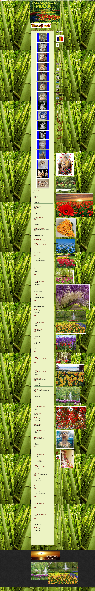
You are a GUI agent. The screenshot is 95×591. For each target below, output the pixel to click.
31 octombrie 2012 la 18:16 (39, 378)
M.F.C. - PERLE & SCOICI (60, 121)
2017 (57, 112)
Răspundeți (35, 197)
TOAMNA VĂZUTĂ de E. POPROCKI (59, 130)
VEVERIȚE (60, 103)
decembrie (58, 118)
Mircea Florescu (35, 217)
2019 (57, 110)
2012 (57, 117)
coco (34, 265)
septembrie (58, 139)
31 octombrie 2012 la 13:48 (39, 329)
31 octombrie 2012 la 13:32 (43, 281)
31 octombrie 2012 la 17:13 (43, 358)
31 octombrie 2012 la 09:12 (38, 206)
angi (34, 424)
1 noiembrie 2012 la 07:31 (42, 406)
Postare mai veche (51, 546)
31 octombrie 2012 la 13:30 (43, 244)
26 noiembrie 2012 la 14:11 (43, 514)
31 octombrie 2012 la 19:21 (43, 383)
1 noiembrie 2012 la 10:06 (38, 473)
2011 (57, 149)
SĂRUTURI (58, 126)
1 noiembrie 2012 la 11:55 (42, 478)
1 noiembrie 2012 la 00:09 (38, 460)
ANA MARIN (35, 437)
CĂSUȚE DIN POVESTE (59, 127)
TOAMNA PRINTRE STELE (60, 122)
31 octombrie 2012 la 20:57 (38, 424)
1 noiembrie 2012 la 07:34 (42, 466)
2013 (57, 116)
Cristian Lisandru (36, 228)
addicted (35, 378)
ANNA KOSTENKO (59, 125)
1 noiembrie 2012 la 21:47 (39, 485)
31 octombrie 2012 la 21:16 (39, 437)
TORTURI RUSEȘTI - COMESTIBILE (61, 80)
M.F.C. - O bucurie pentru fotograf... (61, 92)
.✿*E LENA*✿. (37, 244)
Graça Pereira (35, 485)
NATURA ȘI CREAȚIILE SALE (60, 138)
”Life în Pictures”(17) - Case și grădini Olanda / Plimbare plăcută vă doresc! (61, 73)
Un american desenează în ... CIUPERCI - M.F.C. (61, 63)
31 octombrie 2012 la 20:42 (38, 413)
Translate (61, 32)
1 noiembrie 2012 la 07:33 (42, 454)
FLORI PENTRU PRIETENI (60, 123)
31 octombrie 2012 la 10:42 (38, 265)
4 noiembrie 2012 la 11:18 (42, 503)
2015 (57, 114)
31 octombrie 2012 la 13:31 (43, 258)
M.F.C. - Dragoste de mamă (60, 137)
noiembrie (58, 119)
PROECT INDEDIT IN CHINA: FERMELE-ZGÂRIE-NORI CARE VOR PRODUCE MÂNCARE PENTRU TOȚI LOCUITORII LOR (60, 99)
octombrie (58, 120)
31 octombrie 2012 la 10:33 (38, 239)
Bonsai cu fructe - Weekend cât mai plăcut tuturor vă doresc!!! (61, 69)
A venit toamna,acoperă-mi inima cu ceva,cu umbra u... (60, 136)
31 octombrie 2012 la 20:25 (39, 389)
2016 (57, 113)
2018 (57, 111)
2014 (57, 115)
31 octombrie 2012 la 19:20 (43, 371)
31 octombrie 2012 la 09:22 (40, 217)
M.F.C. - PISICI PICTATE (60, 124)
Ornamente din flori (61, 76)
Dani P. (34, 473)
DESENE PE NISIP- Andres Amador (61, 89)
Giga (34, 239)
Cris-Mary (35, 389)
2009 (57, 151)
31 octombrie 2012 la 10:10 (41, 228)
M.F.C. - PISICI (58, 128)
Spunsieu (35, 329)
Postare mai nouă (33, 546)
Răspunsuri (35, 231)
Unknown (35, 460)
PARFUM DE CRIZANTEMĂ (60, 129)
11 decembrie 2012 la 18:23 (43, 528)
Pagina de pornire (42, 546)
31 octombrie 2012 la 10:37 (38, 252)
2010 (57, 150)
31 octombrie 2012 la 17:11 (43, 322)
